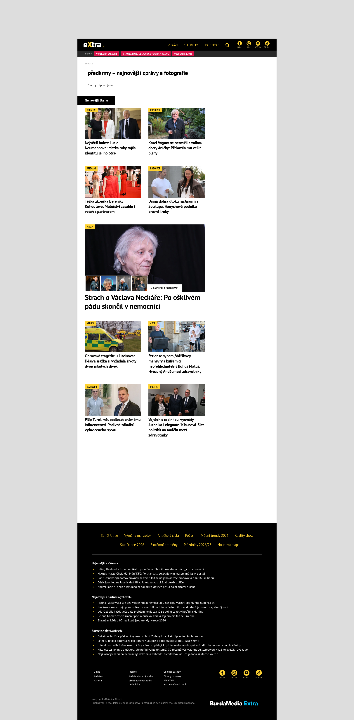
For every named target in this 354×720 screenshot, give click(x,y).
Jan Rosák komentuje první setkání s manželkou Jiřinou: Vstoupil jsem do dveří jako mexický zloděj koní (163, 607)
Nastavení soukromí (175, 684)
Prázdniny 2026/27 (197, 544)
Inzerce (133, 671)
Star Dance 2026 (132, 544)
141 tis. (249, 47)
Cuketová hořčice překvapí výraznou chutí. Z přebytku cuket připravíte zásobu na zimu (151, 636)
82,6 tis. (267, 47)
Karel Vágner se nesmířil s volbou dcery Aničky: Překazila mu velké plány (175, 148)
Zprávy (173, 45)
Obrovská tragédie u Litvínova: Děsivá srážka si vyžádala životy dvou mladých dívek (110, 361)
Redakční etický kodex (141, 676)
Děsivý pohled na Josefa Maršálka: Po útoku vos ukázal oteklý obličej (141, 582)
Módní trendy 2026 (214, 535)
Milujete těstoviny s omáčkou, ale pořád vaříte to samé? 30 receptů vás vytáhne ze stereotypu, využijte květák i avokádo (173, 649)
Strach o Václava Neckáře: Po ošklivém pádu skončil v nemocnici (142, 301)
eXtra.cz (148, 702)
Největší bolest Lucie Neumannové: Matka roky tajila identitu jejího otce (110, 148)
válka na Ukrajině (107, 53)
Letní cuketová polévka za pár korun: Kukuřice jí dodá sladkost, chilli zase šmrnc (148, 640)
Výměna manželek (137, 535)
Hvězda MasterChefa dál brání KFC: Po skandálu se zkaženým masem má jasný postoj (151, 573)
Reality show (244, 535)
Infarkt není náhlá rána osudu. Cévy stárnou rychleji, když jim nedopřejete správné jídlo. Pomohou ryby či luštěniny (169, 645)
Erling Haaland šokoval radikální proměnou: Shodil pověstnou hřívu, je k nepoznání (151, 569)
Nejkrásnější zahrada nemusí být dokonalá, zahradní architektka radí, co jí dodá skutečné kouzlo (158, 654)
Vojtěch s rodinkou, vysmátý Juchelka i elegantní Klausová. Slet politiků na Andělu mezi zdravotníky (176, 427)
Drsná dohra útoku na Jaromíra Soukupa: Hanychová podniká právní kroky (173, 206)
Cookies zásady (172, 671)
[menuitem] (173, 45)
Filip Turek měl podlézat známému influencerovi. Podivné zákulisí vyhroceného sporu (113, 424)
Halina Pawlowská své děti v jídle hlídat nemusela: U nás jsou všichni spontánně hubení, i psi (156, 602)
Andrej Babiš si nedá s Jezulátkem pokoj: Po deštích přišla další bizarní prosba (146, 587)
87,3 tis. (258, 47)
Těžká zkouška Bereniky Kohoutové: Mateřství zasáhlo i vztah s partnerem (110, 206)
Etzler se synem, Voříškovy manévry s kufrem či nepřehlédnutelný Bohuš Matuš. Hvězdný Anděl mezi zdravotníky (174, 363)
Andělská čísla (168, 535)
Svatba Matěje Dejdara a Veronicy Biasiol (146, 53)
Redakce (98, 676)
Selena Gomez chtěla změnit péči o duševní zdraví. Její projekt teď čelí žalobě (146, 616)
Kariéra (98, 680)
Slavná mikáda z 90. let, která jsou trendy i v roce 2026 (132, 620)
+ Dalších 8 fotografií (165, 288)
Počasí (190, 535)
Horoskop (211, 45)
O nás (97, 671)
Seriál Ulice (109, 535)
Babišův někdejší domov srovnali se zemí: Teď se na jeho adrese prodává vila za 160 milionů (156, 578)
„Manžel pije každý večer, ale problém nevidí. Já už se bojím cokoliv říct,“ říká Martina (150, 611)
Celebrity (191, 45)
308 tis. (240, 47)
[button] (228, 45)
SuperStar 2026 (184, 53)
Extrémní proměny (164, 544)
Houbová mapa (229, 544)
